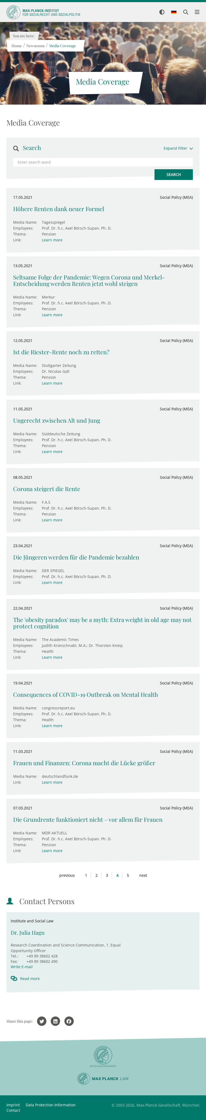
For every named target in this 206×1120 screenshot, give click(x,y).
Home (16, 45)
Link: (17, 239)
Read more (30, 978)
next (143, 875)
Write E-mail (22, 966)
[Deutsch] (173, 12)
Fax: (14, 961)
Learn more (52, 239)
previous (67, 875)
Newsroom (35, 45)
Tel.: (14, 956)
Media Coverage (62, 45)
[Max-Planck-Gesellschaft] (103, 1056)
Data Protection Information (51, 1104)
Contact (13, 1110)
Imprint (13, 1104)
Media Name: (25, 222)
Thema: (20, 234)
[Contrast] (161, 12)
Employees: (23, 228)
